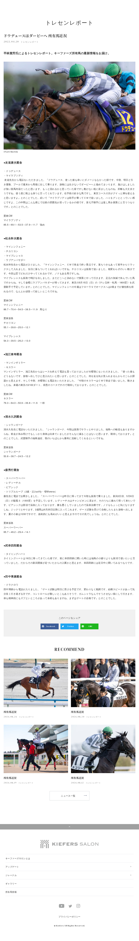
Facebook (50, 626)
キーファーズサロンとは (17, 858)
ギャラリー (11, 883)
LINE (90, 626)
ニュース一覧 (68, 795)
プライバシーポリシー (69, 916)
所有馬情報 (11, 891)
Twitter (70, 626)
